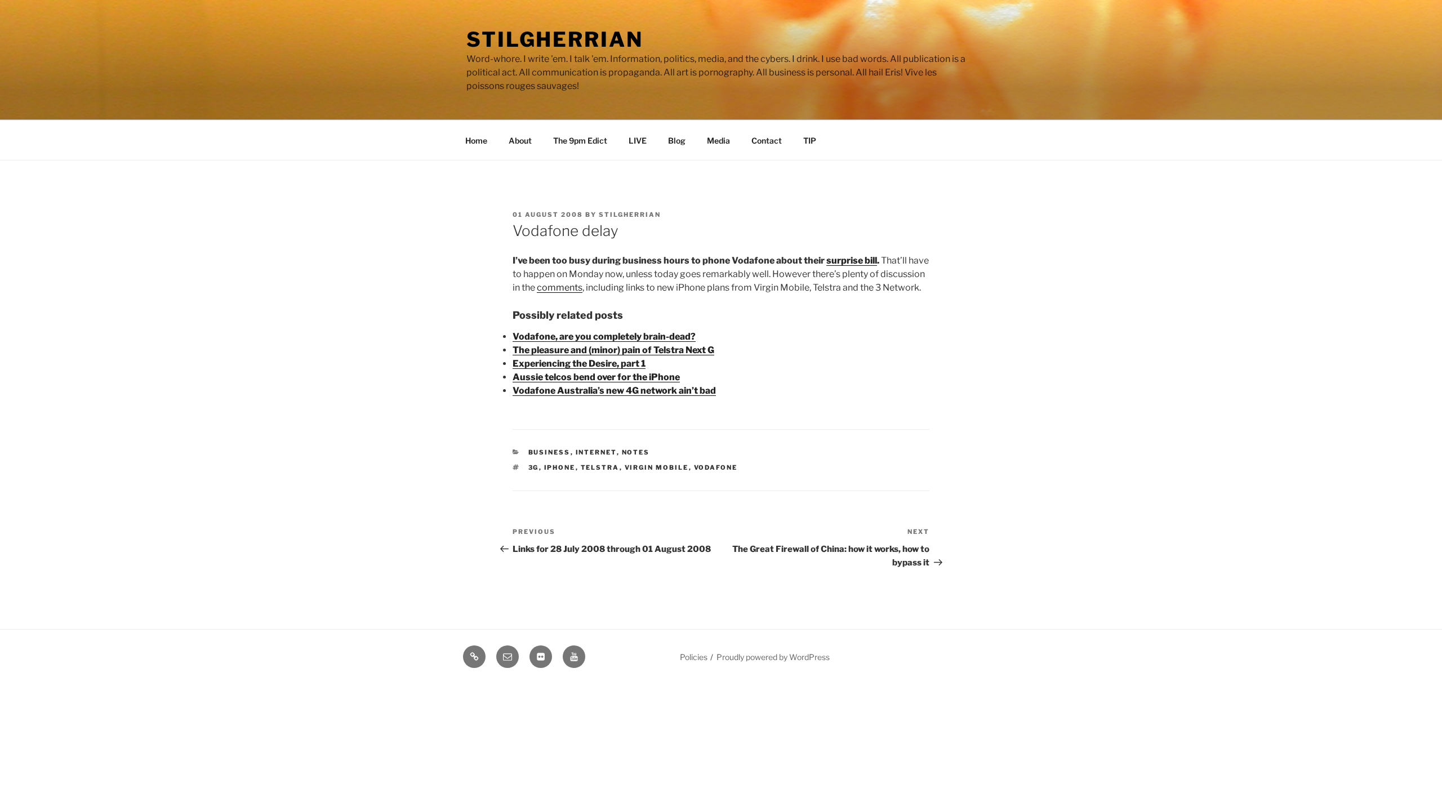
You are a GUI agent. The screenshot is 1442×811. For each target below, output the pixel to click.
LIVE (638, 140)
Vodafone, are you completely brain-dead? (604, 336)
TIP (809, 140)
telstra (600, 467)
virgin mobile (657, 467)
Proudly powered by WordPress (773, 657)
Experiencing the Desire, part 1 (579, 363)
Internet (596, 452)
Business (549, 452)
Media (718, 140)
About (520, 140)
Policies (693, 657)
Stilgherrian (554, 39)
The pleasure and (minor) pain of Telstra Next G (613, 350)
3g (533, 467)
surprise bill (851, 260)
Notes (636, 452)
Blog (677, 140)
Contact (766, 140)
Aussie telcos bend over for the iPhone (596, 377)
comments (559, 287)
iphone (560, 467)
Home (476, 140)
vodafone (716, 467)
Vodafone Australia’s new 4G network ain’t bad (614, 390)
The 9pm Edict (580, 140)
